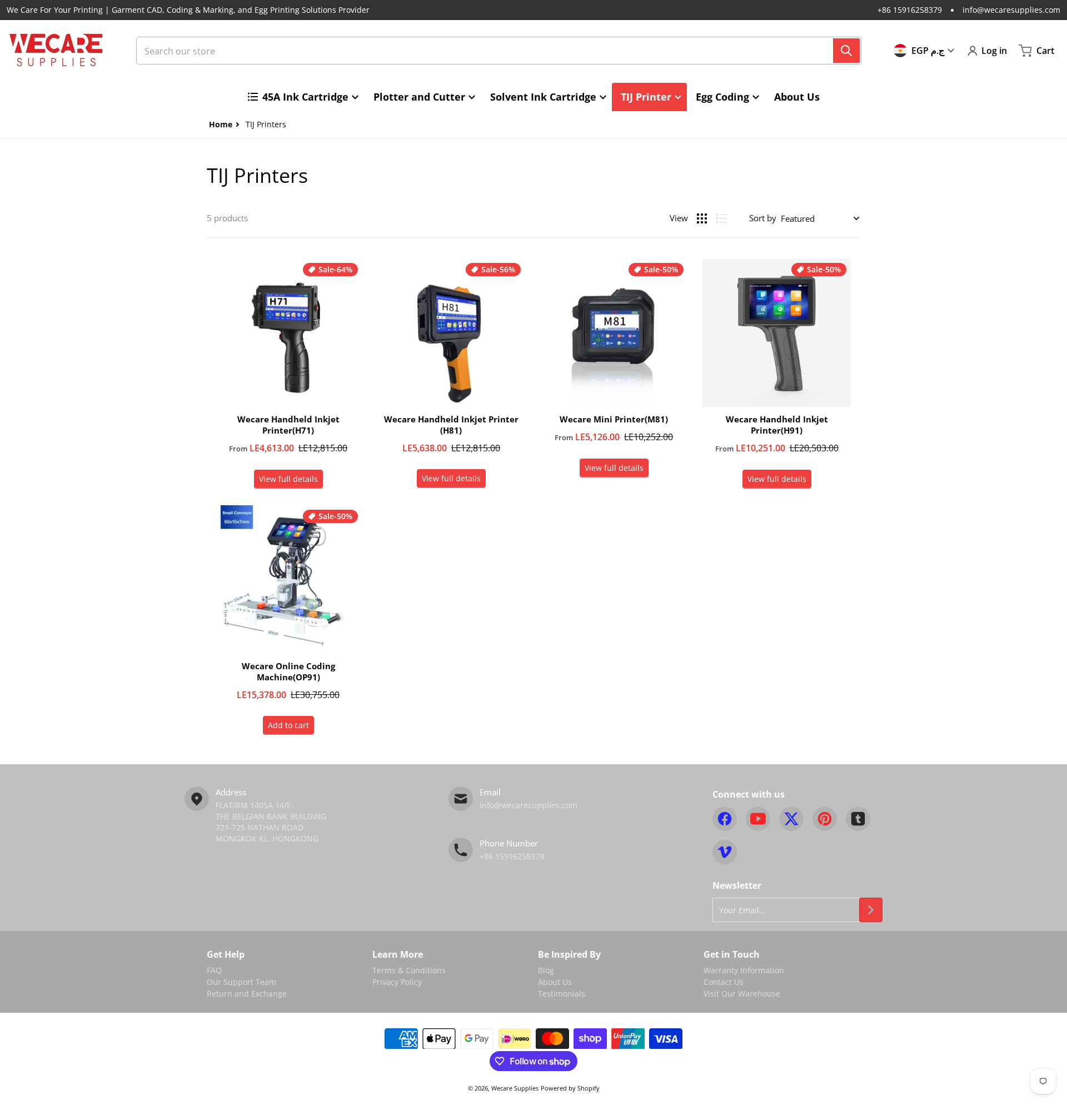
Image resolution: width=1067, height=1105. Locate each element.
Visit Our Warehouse (742, 993)
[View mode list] (721, 218)
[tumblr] (858, 819)
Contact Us (724, 982)
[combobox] (499, 50)
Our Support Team (241, 982)
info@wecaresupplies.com (1011, 9)
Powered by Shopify (570, 1088)
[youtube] (758, 819)
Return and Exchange (247, 993)
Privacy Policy (397, 982)
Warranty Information (744, 970)
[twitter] (791, 819)
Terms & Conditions (409, 970)
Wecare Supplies (515, 1088)
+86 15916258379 (909, 9)
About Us (555, 982)
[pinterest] (824, 819)
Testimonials (561, 993)
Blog (546, 970)
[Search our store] (846, 50)
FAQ (214, 970)
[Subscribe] (870, 910)
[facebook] (724, 819)
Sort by (762, 217)
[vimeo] (724, 852)
